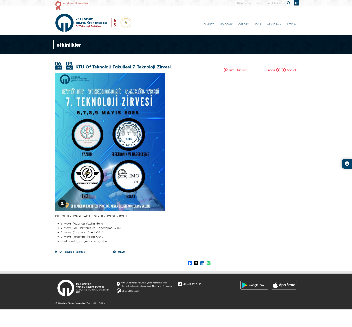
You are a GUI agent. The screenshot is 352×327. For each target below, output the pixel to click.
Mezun (259, 2)
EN (296, 2)
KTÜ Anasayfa (243, 2)
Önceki (270, 70)
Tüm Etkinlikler (238, 70)
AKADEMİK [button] (226, 24)
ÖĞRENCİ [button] (244, 24)
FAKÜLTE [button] (209, 24)
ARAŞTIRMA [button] (274, 24)
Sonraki (292, 70)
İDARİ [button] (258, 24)
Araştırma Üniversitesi (75, 3)
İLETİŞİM (291, 24)
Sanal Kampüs (274, 2)
